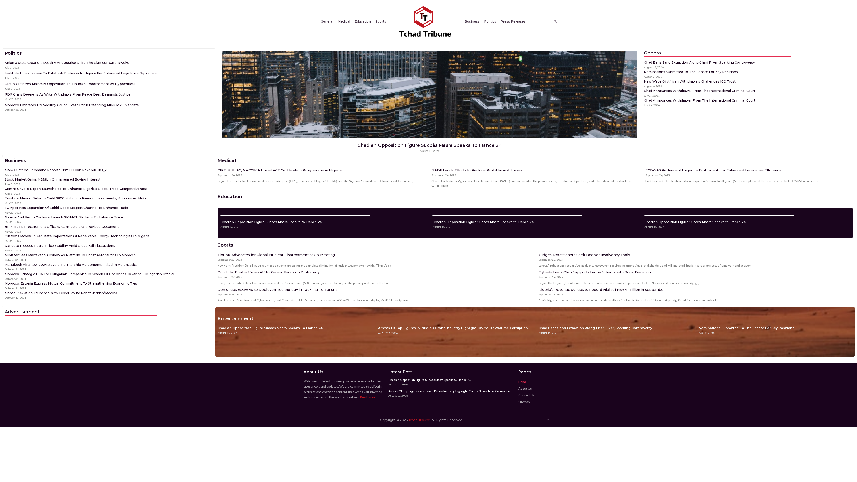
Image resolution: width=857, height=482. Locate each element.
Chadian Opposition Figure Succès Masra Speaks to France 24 (430, 145)
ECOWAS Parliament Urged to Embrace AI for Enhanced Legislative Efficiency (713, 170)
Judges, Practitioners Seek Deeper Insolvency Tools (584, 255)
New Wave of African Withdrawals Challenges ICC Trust (690, 81)
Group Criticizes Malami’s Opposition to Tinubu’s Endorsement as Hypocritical (70, 84)
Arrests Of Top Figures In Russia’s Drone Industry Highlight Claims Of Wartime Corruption (453, 328)
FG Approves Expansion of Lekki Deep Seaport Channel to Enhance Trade (66, 208)
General (327, 21)
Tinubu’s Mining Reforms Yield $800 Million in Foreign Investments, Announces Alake (76, 198)
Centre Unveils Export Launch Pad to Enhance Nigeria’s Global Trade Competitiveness (76, 189)
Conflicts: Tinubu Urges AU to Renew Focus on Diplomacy (269, 272)
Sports (380, 21)
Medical (344, 21)
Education (363, 21)
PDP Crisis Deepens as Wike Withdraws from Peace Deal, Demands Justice (67, 94)
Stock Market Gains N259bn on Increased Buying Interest (52, 179)
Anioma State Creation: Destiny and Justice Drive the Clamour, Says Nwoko (67, 63)
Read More (367, 397)
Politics (490, 21)
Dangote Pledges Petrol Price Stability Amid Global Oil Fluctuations (60, 246)
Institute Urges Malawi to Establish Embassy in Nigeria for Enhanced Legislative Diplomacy (81, 73)
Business (472, 21)
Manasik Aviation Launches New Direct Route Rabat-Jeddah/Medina (61, 293)
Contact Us (526, 395)
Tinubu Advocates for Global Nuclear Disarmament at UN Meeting (276, 255)
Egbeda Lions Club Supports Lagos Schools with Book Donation (595, 272)
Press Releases (513, 21)
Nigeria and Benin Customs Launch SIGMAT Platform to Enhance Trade (64, 217)
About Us (525, 388)
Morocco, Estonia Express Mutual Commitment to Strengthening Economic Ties (71, 283)
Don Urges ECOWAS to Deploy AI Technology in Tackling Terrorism (277, 289)
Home (522, 382)
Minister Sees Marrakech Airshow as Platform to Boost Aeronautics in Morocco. (71, 255)
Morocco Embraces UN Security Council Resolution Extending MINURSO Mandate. (72, 105)
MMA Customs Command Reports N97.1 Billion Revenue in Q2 (56, 170)
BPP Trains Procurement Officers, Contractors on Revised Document (62, 227)
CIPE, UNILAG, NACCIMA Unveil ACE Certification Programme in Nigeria (280, 170)
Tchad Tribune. (419, 420)
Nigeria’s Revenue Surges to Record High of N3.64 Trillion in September (602, 289)
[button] (555, 21)
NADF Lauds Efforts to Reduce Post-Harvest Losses (476, 170)
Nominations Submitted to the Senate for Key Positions (691, 72)
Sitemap (524, 402)
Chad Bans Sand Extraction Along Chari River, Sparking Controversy (699, 62)
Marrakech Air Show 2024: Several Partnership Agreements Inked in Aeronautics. (71, 265)
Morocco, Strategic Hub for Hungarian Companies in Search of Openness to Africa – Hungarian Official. (90, 274)
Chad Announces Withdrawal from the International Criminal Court (699, 91)
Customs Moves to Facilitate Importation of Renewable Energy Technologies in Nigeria (77, 236)
